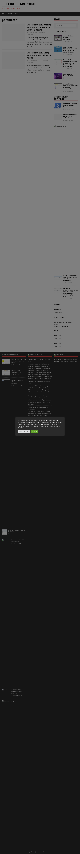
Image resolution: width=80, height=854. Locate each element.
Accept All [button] (34, 431)
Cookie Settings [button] (23, 431)
